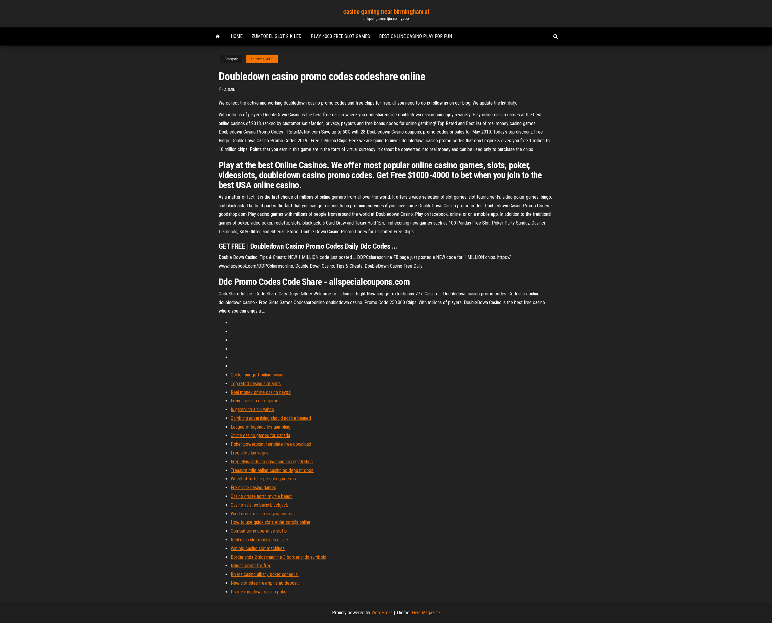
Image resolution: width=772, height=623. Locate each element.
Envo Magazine (426, 612)
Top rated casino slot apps (256, 383)
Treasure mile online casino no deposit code (272, 470)
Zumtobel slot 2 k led (277, 36)
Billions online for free (251, 565)
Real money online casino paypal (261, 392)
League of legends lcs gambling (260, 427)
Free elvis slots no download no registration (272, 461)
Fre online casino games (253, 487)
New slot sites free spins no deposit (265, 583)
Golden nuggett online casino (258, 375)
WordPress (382, 612)
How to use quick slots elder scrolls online (270, 522)
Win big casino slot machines (258, 548)
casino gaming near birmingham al (386, 11)
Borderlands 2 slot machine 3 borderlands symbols (278, 557)
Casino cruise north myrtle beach (262, 496)
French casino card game (254, 401)
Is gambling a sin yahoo (252, 409)
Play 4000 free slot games (340, 36)
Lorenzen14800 (262, 59)
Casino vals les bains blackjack (259, 505)
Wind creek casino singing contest (263, 514)
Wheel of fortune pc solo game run (263, 479)
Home (236, 36)
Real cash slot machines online (259, 540)
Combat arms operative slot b (259, 531)
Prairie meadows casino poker (259, 592)
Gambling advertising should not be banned (271, 418)
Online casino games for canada (260, 435)
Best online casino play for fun (415, 36)
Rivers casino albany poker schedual (265, 574)
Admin (230, 89)
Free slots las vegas (249, 453)
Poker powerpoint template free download (271, 444)
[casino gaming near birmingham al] (218, 36)
